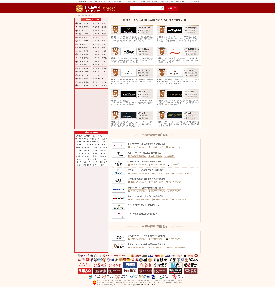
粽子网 (103, 165)
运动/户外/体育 (84, 41)
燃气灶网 (95, 142)
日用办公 (154, 1)
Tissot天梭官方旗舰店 (182, 199)
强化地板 (96, 54)
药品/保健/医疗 (84, 54)
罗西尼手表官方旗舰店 (182, 173)
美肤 (134, 1)
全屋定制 (189, 1)
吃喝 (139, 1)
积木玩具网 (103, 147)
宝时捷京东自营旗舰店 (138, 182)
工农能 (162, 1)
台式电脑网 (103, 139)
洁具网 (79, 165)
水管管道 (96, 51)
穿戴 (129, 1)
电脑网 (79, 142)
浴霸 (103, 72)
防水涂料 (96, 82)
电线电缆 (96, 41)
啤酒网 (79, 159)
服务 (148, 1)
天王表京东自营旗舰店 (138, 156)
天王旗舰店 (171, 156)
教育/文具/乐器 (84, 51)
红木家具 (96, 85)
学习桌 (104, 65)
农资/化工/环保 (84, 82)
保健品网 (87, 162)
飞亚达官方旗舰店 (157, 147)
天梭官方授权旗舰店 (162, 199)
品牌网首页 (88, 15)
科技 (115, 1)
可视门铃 (96, 27)
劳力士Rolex (146, 28)
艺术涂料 (96, 65)
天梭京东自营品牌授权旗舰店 (140, 199)
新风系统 (96, 34)
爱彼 (189, 113)
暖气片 (104, 82)
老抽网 (95, 159)
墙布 (103, 47)
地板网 (79, 144)
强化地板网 (95, 144)
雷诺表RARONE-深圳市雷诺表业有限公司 (146, 188)
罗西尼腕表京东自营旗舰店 (140, 173)
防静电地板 (97, 78)
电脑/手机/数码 (84, 34)
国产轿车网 (79, 153)
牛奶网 (87, 153)
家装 (105, 1)
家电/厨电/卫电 (84, 30)
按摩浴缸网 (103, 162)
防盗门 (104, 44)
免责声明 (137, 285)
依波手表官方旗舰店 (158, 165)
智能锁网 (79, 136)
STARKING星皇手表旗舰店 (176, 247)
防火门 (104, 75)
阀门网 (95, 165)
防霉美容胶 (87, 165)
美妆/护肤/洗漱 (84, 44)
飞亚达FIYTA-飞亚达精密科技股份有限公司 (146, 144)
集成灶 (104, 51)
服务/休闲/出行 (84, 75)
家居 (100, 1)
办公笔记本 (95, 139)
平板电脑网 (87, 159)
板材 (103, 78)
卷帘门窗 (96, 72)
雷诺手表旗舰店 (175, 191)
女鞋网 (95, 153)
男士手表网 (103, 136)
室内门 (104, 54)
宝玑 (143, 113)
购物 (167, 1)
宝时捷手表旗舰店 (175, 182)
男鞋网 (103, 153)
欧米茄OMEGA (193, 49)
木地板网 (103, 144)
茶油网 (95, 156)
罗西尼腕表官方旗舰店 (161, 173)
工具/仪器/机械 (84, 61)
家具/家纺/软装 (84, 27)
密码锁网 (87, 136)
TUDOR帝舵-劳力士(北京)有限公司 (143, 214)
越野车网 (103, 150)
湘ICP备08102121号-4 (148, 285)
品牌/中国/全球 (84, 85)
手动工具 (96, 75)
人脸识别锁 (95, 136)
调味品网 (103, 156)
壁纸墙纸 (96, 58)
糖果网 (95, 150)
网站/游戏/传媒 (84, 78)
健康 (119, 1)
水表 (103, 61)
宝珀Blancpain (146, 70)
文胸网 (79, 162)
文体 (144, 1)
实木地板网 (87, 144)
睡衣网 (95, 162)
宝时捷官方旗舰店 (157, 182)
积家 (143, 91)
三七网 (103, 142)
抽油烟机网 (87, 142)
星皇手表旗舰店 (156, 247)
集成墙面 (96, 23)
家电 (110, 1)
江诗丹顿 (191, 91)
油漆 (183, 1)
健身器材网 (79, 156)
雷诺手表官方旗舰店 (158, 191)
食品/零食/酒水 (84, 65)
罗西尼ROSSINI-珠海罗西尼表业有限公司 (145, 170)
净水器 (177, 1)
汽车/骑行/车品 (84, 58)
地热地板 (96, 68)
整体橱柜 (96, 47)
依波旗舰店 (174, 165)
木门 (103, 37)
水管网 (87, 147)
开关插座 (96, 44)
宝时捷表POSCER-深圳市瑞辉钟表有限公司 (146, 179)
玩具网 (79, 150)
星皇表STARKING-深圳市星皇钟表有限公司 (146, 244)
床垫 (103, 41)
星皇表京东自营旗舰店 (138, 247)
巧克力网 (87, 150)
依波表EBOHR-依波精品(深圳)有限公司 (145, 161)
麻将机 (104, 58)
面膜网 (87, 156)
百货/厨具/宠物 (84, 72)
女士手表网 (79, 139)
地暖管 (104, 85)
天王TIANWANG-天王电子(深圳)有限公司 (145, 153)
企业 (172, 1)
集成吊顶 (196, 1)
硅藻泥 (104, 34)
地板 (103, 23)
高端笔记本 (87, 139)
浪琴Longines (192, 28)
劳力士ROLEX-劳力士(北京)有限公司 (144, 205)
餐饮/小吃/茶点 (84, 68)
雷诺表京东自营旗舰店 (138, 191)
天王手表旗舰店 (156, 156)
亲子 (124, 1)
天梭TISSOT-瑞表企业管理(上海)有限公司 (145, 196)
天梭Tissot (145, 49)
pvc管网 (95, 147)
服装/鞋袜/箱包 (84, 37)
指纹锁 (104, 27)
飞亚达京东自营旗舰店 (138, 147)
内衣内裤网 (103, 159)
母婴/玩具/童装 (84, 47)
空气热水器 (79, 147)
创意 (95, 1)
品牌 (91, 1)
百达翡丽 (191, 70)
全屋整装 (96, 61)
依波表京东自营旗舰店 (138, 165)
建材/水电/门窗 (84, 23)
